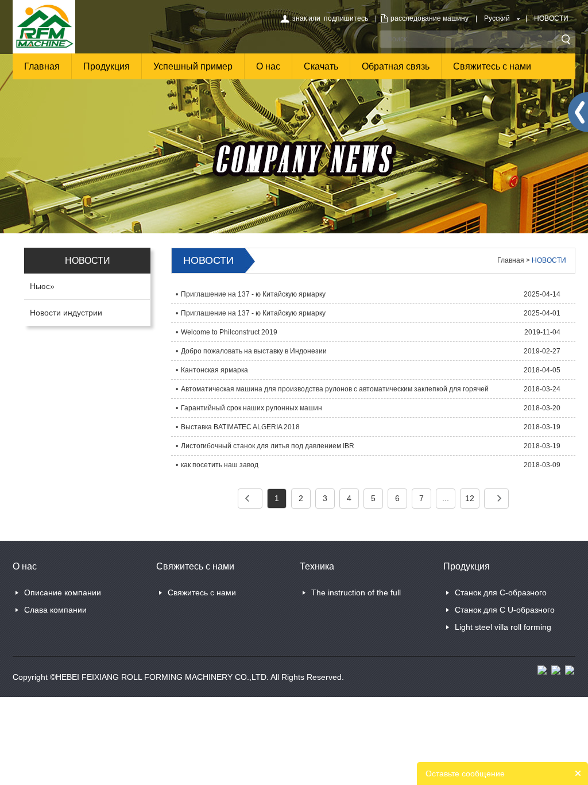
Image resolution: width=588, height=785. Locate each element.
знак (299, 18)
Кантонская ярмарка (214, 370)
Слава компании (55, 609)
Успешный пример (193, 66)
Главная (42, 66)
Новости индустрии (66, 312)
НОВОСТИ (551, 18)
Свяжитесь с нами (492, 66)
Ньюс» (42, 286)
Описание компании (62, 592)
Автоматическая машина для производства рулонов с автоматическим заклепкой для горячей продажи (335, 391)
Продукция (106, 66)
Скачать (321, 66)
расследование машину (429, 18)
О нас (268, 66)
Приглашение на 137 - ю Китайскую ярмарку (253, 294)
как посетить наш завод (219, 465)
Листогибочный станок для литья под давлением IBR (267, 446)
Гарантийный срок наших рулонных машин (251, 408)
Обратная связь (396, 66)
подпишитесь (346, 18)
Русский (497, 18)
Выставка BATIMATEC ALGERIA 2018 (240, 427)
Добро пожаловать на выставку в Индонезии (254, 351)
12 (469, 498)
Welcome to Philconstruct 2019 (229, 332)
